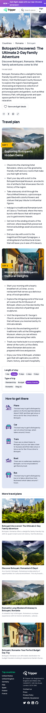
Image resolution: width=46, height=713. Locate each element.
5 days (36, 374)
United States (7, 676)
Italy (3, 685)
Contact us (27, 689)
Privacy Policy (28, 695)
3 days (21, 374)
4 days (29, 374)
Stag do (18, 387)
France (4, 693)
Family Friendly (32, 382)
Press (25, 692)
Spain (4, 687)
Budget (21, 382)
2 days (14, 374)
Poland (4, 690)
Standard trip (11, 382)
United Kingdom (8, 679)
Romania (19, 43)
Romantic (9, 387)
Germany (5, 682)
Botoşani (31, 43)
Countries (7, 43)
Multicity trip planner (31, 698)
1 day (7, 374)
